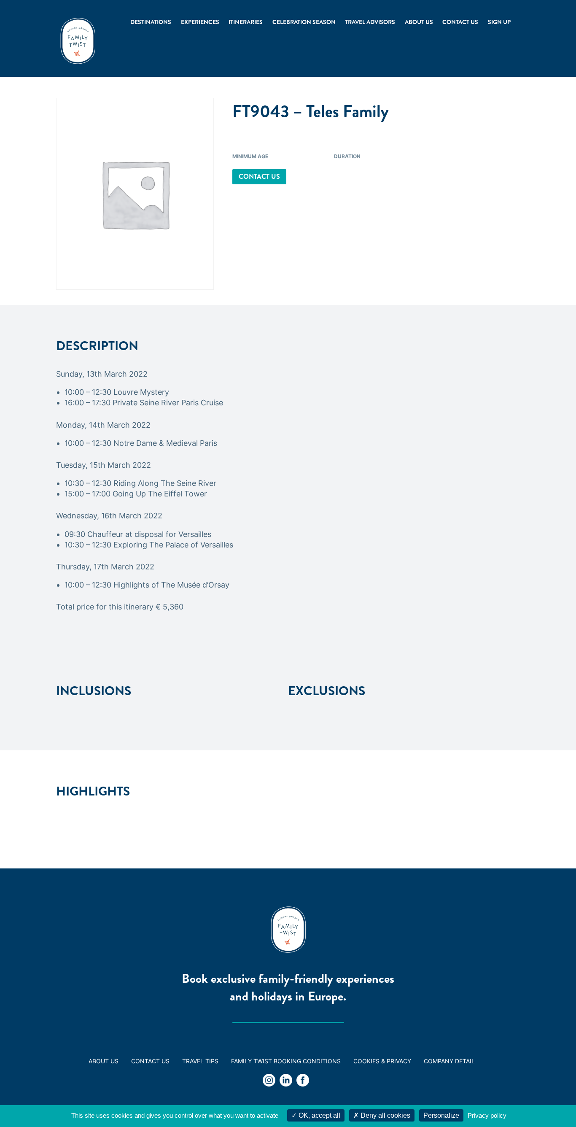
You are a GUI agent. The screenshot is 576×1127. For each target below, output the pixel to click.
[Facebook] (302, 1081)
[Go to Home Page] (77, 41)
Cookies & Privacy (382, 1061)
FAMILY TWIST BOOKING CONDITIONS (286, 1061)
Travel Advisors (370, 22)
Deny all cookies (384, 1115)
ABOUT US (103, 1061)
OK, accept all (318, 1115)
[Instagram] (269, 1081)
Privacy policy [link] (487, 1115)
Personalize (441, 1115)
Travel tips (200, 1061)
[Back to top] (546, 1097)
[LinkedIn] (286, 1081)
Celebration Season (304, 22)
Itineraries (246, 22)
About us (419, 22)
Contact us (460, 22)
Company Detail (449, 1061)
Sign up (499, 22)
